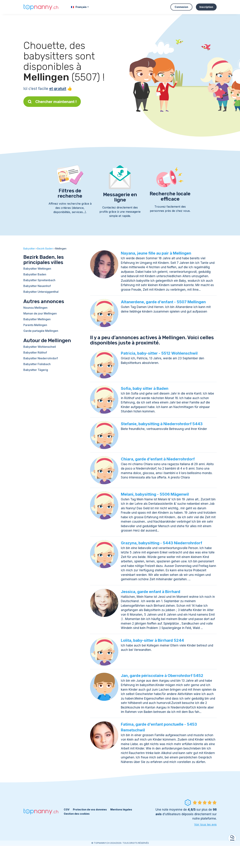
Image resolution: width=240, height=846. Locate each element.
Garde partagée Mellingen (40, 331)
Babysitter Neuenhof (37, 286)
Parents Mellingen (35, 325)
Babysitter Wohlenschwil (39, 346)
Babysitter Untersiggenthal (41, 291)
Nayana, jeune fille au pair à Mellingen (156, 253)
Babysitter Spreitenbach (39, 280)
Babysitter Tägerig (35, 370)
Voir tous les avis (205, 824)
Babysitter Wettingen (37, 268)
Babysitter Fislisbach (37, 364)
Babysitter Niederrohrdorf (40, 358)
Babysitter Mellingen (37, 319)
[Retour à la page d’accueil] (41, 7)
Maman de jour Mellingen (40, 313)
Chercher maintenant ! (56, 101)
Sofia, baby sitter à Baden (144, 388)
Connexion (181, 6)
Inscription (206, 6)
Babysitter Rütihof (35, 352)
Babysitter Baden (34, 274)
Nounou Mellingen (35, 307)
